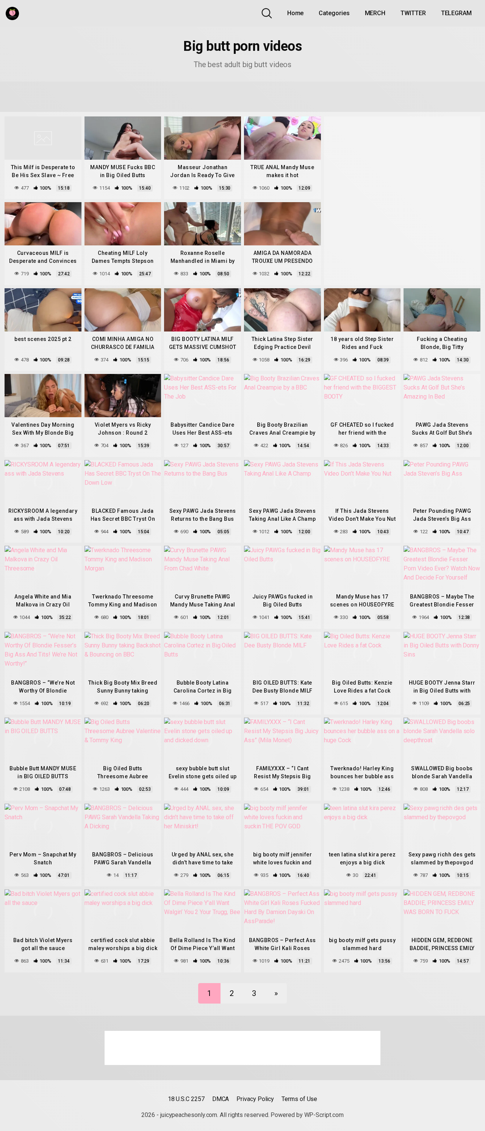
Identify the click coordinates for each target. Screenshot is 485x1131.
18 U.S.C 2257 (186, 1099)
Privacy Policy (255, 1099)
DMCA (220, 1099)
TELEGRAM (456, 13)
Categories (334, 13)
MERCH (375, 13)
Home (295, 13)
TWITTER (413, 13)
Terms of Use (299, 1099)
